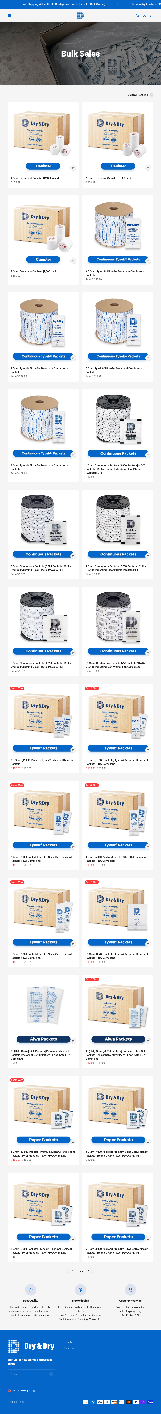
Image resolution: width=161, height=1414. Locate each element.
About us (69, 1348)
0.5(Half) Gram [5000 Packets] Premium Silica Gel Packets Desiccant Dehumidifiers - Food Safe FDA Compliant (40, 1055)
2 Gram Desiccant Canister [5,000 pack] (109, 178)
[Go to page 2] (89, 1271)
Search (68, 1342)
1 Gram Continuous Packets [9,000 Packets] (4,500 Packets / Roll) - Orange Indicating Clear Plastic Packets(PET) (115, 469)
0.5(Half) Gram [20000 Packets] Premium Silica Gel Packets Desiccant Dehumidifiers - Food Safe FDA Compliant (115, 1055)
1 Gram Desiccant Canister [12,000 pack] (35, 178)
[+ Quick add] (73, 168)
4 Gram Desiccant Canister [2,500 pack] (34, 271)
